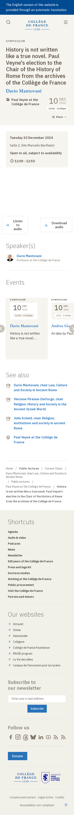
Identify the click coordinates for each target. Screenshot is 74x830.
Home (9, 468)
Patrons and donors (21, 597)
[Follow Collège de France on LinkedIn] (41, 737)
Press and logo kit (19, 567)
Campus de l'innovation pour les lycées (36, 665)
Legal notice (45, 797)
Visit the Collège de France (25, 591)
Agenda (13, 532)
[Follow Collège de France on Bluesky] (33, 737)
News (11, 549)
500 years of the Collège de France (30, 561)
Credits (59, 797)
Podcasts (14, 543)
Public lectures (20, 481)
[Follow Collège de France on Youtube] (48, 737)
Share (59, 116)
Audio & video (17, 538)
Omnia (17, 630)
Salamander (20, 636)
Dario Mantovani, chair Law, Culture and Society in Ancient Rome (40, 387)
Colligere (18, 642)
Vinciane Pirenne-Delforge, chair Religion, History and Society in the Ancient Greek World (40, 404)
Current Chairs (54, 468)
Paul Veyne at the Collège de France (25, 102)
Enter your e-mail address (28, 698)
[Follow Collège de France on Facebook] (10, 737)
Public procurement (21, 585)
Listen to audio (17, 225)
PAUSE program (22, 653)
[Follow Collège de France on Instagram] (18, 737)
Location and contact (23, 797)
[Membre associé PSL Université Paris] (51, 777)
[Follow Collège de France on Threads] (25, 737)
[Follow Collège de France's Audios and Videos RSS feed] (63, 737)
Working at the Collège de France (29, 579)
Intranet (18, 624)
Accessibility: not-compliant (37, 805)
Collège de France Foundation (31, 647)
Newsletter (15, 555)
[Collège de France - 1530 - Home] (37, 25)
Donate (17, 756)
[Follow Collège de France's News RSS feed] (56, 737)
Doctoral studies (19, 573)
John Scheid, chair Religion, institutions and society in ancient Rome (39, 423)
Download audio (59, 225)
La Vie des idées (23, 659)
